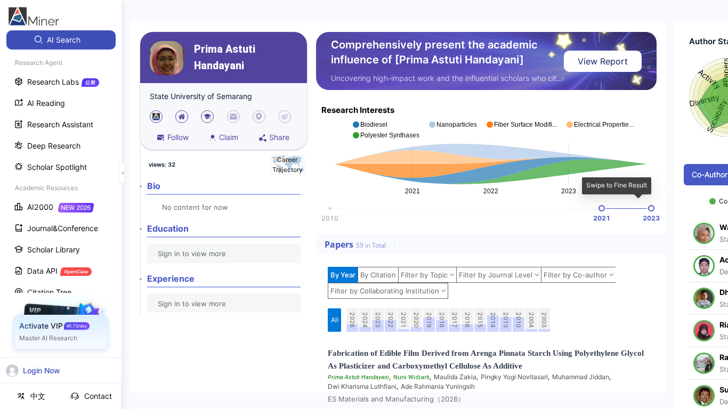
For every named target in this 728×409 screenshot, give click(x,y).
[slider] (601, 208)
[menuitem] (61, 40)
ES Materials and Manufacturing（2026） (396, 399)
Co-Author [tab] (709, 174)
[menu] (60, 197)
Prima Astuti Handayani (224, 57)
